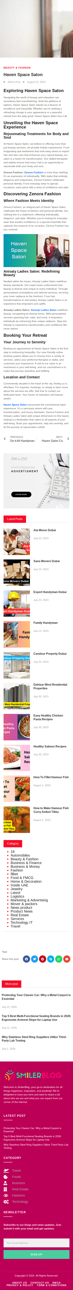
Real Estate (20, 915)
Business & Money (25, 866)
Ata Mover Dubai (44, 530)
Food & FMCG (22, 878)
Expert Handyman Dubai (49, 592)
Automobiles (20, 855)
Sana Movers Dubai (46, 561)
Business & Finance (26, 863)
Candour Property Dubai (49, 653)
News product (21, 908)
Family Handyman (45, 622)
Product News (22, 911)
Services (17, 919)
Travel (15, 926)
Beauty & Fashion (17, 67)
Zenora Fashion (33, 172)
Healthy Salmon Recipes (49, 746)
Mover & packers (24, 904)
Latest (15, 893)
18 (13, 852)
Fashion (17, 870)
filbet (14, 874)
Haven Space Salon (15, 404)
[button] (26, 959)
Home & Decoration (26, 881)
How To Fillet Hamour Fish (51, 777)
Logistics (17, 896)
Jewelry (17, 889)
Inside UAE (19, 885)
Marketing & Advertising (29, 900)
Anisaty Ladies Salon (44, 310)
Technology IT (22, 922)
